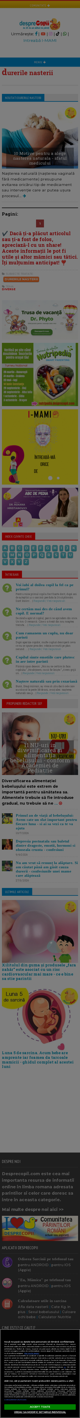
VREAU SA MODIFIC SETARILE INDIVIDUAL (40, 1412)
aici (65, 1367)
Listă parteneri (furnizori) (15, 1400)
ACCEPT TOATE (40, 1406)
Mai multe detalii (31, 1353)
